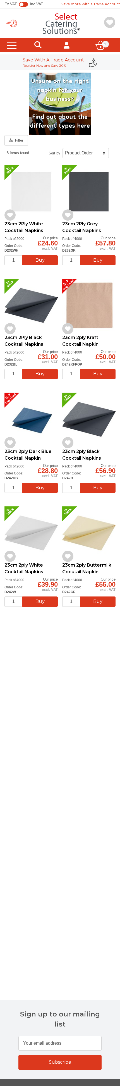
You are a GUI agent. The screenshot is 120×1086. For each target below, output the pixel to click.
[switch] (23, 4)
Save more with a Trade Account (90, 4)
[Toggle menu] (12, 45)
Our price (50, 238)
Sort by (54, 153)
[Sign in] (66, 45)
